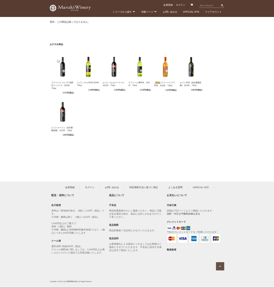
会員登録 (168, 4)
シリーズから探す (122, 11)
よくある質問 (175, 187)
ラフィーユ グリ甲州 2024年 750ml (164, 84)
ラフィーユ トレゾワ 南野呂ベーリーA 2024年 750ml (62, 85)
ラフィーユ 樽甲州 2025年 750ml (139, 84)
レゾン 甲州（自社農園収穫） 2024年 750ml (190, 84)
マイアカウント (213, 11)
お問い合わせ (170, 11)
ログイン (180, 4)
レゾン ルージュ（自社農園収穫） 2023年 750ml (62, 129)
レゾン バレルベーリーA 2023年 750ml (113, 84)
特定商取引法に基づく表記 (143, 187)
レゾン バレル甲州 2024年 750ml (88, 84)
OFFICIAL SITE (191, 11)
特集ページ (147, 11)
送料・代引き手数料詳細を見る (183, 214)
